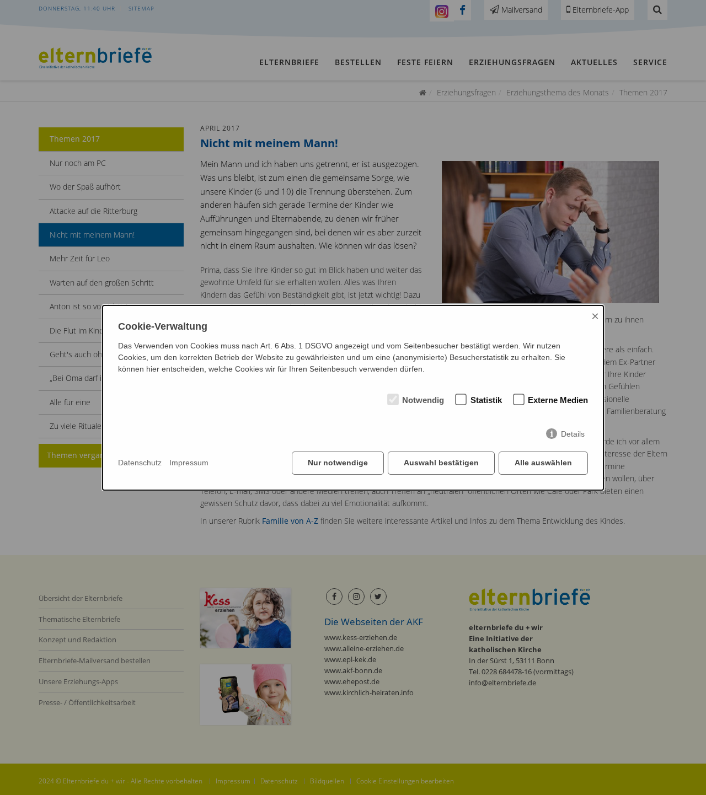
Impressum (188, 462)
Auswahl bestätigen (441, 462)
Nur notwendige (338, 462)
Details (573, 433)
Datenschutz (140, 462)
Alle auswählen (543, 462)
